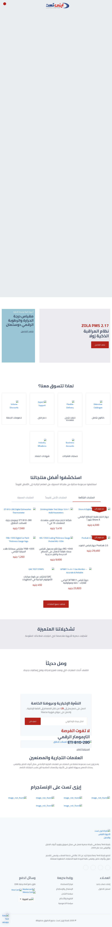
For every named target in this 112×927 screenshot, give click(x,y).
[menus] (108, 5)
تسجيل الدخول (104, 889)
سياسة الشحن (67, 893)
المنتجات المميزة (25, 498)
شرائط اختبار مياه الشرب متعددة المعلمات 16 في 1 (56, 521)
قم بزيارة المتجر (83, 749)
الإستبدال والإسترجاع (64, 889)
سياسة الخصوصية (65, 903)
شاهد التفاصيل (45, 59)
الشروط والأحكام (66, 898)
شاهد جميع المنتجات (56, 604)
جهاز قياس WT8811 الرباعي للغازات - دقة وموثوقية (74, 581)
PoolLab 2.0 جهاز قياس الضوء (93, 545)
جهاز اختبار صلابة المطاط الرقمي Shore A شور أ (93, 518)
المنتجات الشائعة (86, 498)
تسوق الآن (34, 133)
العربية (25, 899)
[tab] (87, 499)
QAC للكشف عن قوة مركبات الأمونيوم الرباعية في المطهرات (37, 578)
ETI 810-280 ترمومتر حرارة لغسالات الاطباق (19, 521)
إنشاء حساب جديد (103, 884)
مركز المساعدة (67, 884)
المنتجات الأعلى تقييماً (56, 498)
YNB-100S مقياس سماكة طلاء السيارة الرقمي (18, 550)
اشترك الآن (32, 721)
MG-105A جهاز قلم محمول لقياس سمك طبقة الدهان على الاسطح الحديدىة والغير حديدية (56, 551)
